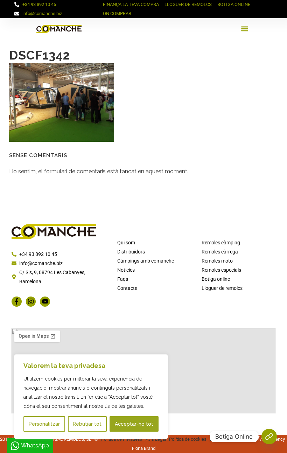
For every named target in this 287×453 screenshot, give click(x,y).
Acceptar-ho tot (134, 424)
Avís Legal (156, 439)
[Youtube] (45, 302)
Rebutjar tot (87, 424)
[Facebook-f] (17, 302)
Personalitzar (44, 424)
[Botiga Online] (269, 436)
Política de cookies (187, 439)
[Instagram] (31, 302)
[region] (91, 396)
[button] (245, 29)
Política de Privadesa (121, 439)
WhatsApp (35, 445)
